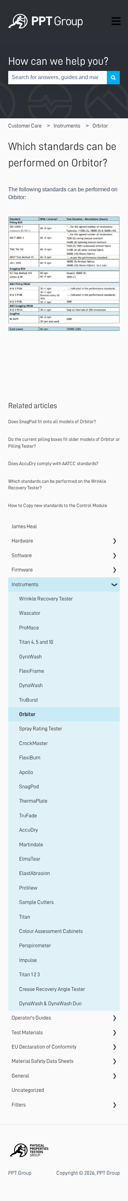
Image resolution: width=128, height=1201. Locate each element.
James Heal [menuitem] (24, 526)
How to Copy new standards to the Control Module (57, 505)
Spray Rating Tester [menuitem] (40, 728)
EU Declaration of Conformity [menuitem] (44, 1047)
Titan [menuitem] (24, 917)
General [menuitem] (20, 1076)
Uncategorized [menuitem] (28, 1090)
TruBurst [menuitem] (28, 700)
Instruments (67, 126)
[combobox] (57, 77)
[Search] (113, 77)
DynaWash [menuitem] (31, 685)
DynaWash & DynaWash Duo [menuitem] (50, 1003)
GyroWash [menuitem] (30, 656)
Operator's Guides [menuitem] (31, 1018)
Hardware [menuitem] (22, 541)
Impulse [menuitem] (28, 960)
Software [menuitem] (22, 555)
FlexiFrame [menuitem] (31, 671)
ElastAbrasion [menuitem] (34, 873)
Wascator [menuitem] (29, 613)
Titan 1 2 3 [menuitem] (29, 974)
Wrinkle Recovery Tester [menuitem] (46, 599)
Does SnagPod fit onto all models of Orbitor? (52, 421)
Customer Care (25, 126)
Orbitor (100, 126)
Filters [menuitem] (19, 1105)
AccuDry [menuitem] (28, 830)
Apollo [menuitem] (26, 772)
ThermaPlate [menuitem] (33, 801)
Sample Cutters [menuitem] (36, 902)
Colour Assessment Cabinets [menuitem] (51, 931)
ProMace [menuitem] (29, 628)
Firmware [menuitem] (22, 570)
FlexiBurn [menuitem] (29, 757)
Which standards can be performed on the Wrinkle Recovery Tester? (57, 484)
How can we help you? (58, 61)
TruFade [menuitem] (28, 815)
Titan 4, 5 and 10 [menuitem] (36, 642)
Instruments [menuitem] (25, 584)
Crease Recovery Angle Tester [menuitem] (52, 989)
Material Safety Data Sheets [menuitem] (42, 1061)
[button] (114, 541)
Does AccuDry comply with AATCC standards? (53, 463)
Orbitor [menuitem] (27, 714)
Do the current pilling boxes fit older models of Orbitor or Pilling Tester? (64, 442)
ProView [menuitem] (28, 888)
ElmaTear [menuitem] (29, 859)
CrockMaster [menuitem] (33, 743)
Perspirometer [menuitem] (35, 945)
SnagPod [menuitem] (29, 786)
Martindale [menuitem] (31, 844)
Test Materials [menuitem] (27, 1032)
